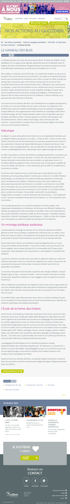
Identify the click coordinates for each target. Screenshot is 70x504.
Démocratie (13, 434)
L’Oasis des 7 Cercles (34, 385)
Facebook (12, 55)
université (25, 1)
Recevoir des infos (60, 23)
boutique (59, 1)
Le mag (26, 18)
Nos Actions (32, 18)
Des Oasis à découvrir (8, 45)
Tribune (7, 434)
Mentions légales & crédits (61, 502)
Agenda (63, 493)
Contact (63, 498)
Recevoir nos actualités (59, 490)
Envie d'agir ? (41, 18)
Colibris (7, 1)
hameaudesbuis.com (11, 371)
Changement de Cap (13, 385)
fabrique (30, 1)
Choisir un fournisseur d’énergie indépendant (53, 423)
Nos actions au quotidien (13, 42)
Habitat (63, 395)
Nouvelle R (54, 1)
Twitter (9, 55)
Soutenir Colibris (40, 23)
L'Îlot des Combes (12, 390)
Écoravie (51, 385)
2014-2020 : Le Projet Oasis (57, 42)
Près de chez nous (45, 1)
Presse (45, 502)
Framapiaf (43, 486)
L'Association (18, 18)
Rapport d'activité (40, 502)
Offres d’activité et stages (58, 495)
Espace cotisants (51, 502)
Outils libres (36, 1)
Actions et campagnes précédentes (34, 42)
